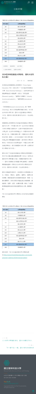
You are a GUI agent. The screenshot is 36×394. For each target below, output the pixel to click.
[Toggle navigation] (32, 2)
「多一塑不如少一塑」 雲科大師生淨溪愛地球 (20, 348)
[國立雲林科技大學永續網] (8, 2)
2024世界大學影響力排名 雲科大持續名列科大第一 (18, 340)
